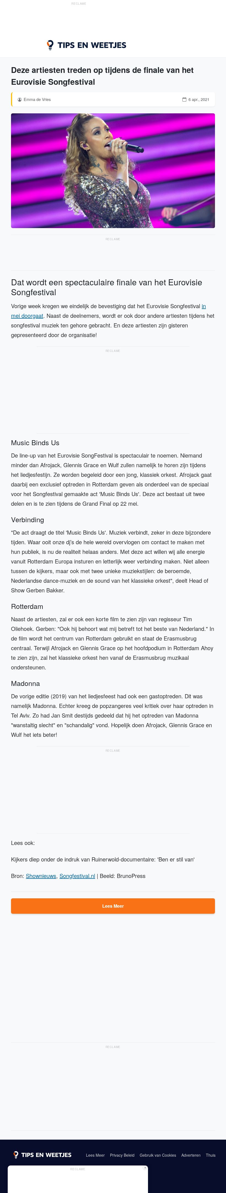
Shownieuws (41, 876)
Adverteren (191, 1155)
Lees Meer (113, 906)
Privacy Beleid (122, 1155)
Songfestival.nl (77, 876)
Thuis (211, 1155)
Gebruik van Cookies (158, 1155)
